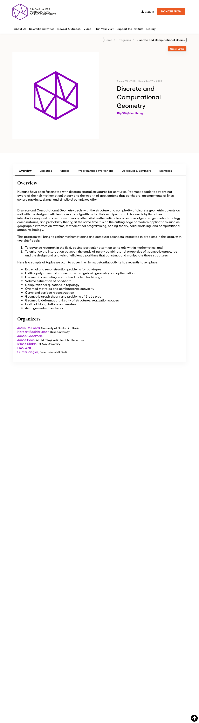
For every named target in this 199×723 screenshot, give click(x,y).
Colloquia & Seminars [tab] (136, 171)
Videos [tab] (65, 171)
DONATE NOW (171, 11)
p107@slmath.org (131, 113)
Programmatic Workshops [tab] (95, 171)
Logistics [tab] (46, 171)
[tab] (177, 49)
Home (108, 40)
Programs (124, 40)
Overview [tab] (25, 171)
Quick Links (177, 48)
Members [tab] (165, 171)
